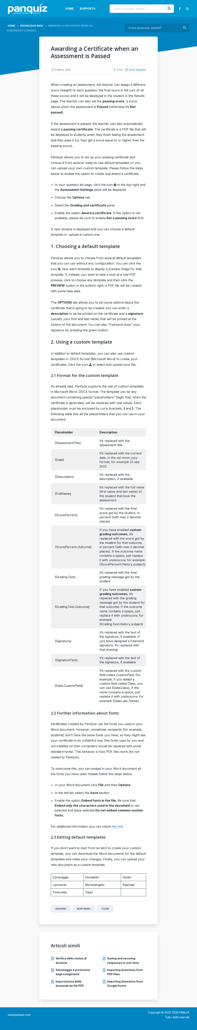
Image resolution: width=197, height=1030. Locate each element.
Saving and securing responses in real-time (123, 960)
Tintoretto (60, 892)
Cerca (169, 8)
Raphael (128, 885)
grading (60, 908)
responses (84, 908)
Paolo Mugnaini (137, 69)
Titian (89, 892)
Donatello (92, 877)
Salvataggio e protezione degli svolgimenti (73, 972)
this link (117, 826)
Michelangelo (94, 885)
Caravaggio (61, 877)
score (105, 908)
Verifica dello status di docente (71, 960)
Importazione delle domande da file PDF (70, 983)
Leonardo (60, 885)
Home (69, 8)
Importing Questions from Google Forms (125, 983)
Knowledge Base (31, 25)
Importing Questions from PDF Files (125, 972)
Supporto (87, 8)
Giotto (127, 877)
